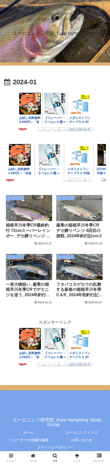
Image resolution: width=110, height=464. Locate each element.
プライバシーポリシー (55, 447)
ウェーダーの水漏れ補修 (28, 440)
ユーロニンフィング (81, 432)
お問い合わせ (81, 440)
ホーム (28, 432)
